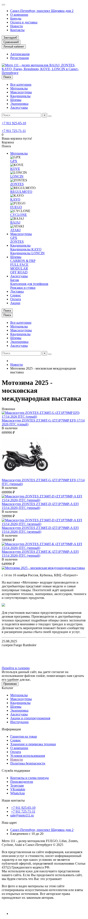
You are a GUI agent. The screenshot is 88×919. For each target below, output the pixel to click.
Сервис (15, 295)
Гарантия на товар (23, 736)
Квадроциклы (20, 96)
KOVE (15, 169)
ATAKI (15, 230)
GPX (13, 161)
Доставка (17, 291)
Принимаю (10, 683)
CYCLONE (18, 215)
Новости (16, 26)
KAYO (15, 199)
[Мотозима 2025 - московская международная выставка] (43, 568)
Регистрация (19, 58)
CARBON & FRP (22, 261)
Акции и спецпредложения (30, 718)
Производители (21, 781)
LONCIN (16, 176)
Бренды (15, 18)
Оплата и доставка (23, 22)
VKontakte (17, 789)
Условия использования (27, 755)
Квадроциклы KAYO (25, 249)
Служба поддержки (16, 770)
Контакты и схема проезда (29, 778)
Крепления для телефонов (29, 284)
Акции (15, 303)
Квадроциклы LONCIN (27, 253)
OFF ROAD (19, 272)
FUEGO (16, 207)
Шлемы (15, 100)
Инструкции (19, 722)
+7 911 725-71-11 (14, 131)
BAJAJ (15, 222)
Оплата (15, 299)
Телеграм (17, 785)
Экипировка (19, 103)
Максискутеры (21, 92)
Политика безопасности (27, 763)
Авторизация (19, 54)
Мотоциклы (19, 88)
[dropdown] (3, 4)
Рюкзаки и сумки (22, 287)
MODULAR (19, 268)
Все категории (20, 84)
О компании (19, 14)
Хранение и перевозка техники (33, 744)
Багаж (14, 280)
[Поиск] (49, 116)
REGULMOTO (21, 192)
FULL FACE (19, 264)
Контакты (17, 30)
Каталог (7, 688)
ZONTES (17, 184)
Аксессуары (19, 107)
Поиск (7, 77)
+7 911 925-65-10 (14, 123)
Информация (11, 729)
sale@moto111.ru (22, 815)
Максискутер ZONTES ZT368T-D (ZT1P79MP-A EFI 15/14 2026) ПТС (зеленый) (40, 529)
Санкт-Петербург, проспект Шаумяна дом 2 (41, 11)
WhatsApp (17, 793)
